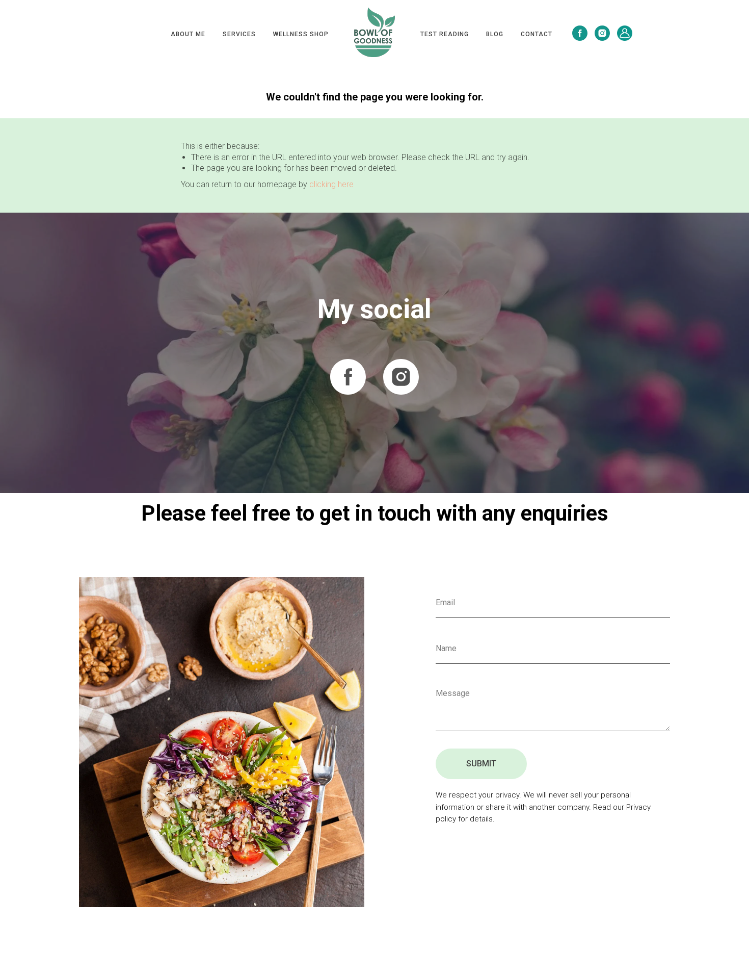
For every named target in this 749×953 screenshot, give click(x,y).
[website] (624, 33)
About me (188, 34)
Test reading (444, 34)
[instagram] (602, 33)
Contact (536, 34)
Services (239, 34)
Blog (494, 34)
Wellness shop (301, 34)
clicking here (331, 184)
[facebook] (579, 33)
